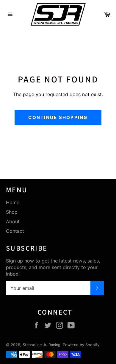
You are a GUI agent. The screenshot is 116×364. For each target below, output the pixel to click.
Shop (12, 212)
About (13, 221)
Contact (15, 231)
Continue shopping (57, 117)
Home (12, 202)
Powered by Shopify (81, 345)
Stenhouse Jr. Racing (41, 345)
